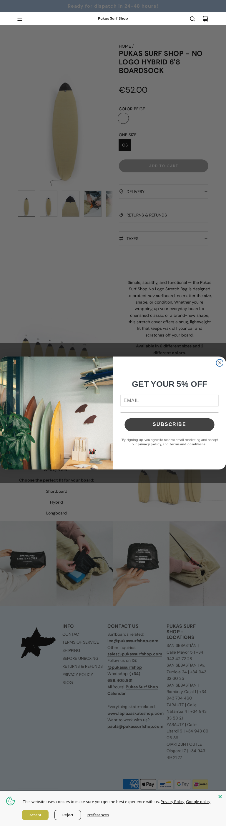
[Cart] (205, 18)
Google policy (198, 801)
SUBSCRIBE (169, 424)
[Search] (192, 18)
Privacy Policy (173, 801)
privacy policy (149, 444)
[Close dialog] (219, 363)
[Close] (220, 797)
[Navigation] (19, 18)
